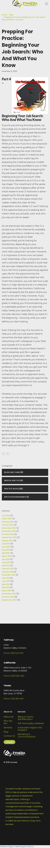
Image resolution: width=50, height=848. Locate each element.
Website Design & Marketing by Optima (16, 846)
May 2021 (6, 584)
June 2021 (6, 581)
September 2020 (9, 600)
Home (4, 14)
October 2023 (8, 534)
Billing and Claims (12, 472)
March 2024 (7, 518)
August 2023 (7, 540)
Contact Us (9, 735)
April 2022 (6, 565)
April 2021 (6, 587)
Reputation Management (15, 497)
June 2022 (6, 562)
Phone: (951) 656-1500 (14, 675)
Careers (9, 742)
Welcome (8, 716)
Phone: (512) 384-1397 (14, 698)
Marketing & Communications (26, 735)
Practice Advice (11, 488)
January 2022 (7, 571)
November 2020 (9, 593)
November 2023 (9, 531)
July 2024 (6, 515)
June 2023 (6, 546)
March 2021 (6, 590)
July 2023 (6, 543)
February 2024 (8, 521)
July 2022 (6, 559)
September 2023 (9, 537)
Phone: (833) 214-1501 (13, 653)
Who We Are (8, 722)
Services (8, 727)
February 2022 (8, 568)
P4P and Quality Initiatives (31, 723)
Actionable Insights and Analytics (30, 728)
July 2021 (5, 578)
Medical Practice (12, 480)
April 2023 (6, 553)
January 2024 (8, 525)
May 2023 (6, 550)
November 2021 (8, 575)
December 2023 (9, 528)
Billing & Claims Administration (25, 718)
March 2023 (7, 556)
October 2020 (8, 597)
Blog (11, 14)
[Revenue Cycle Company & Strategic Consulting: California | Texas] (25, 3)
